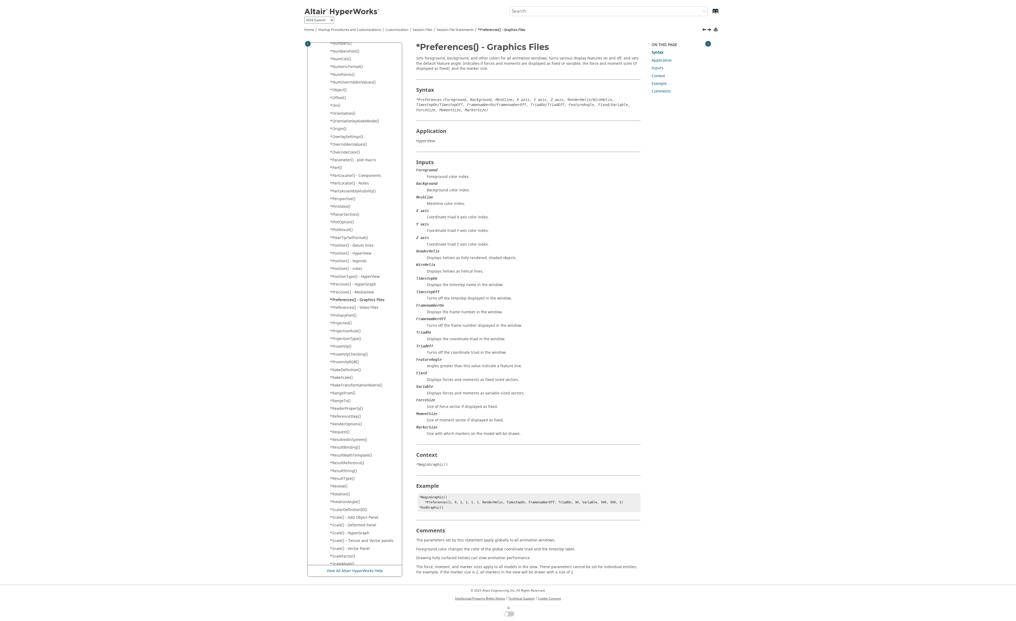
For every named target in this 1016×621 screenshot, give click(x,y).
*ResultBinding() (345, 447)
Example (659, 83)
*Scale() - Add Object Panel (354, 517)
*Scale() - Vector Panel (350, 548)
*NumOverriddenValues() (353, 82)
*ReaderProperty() (346, 408)
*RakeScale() (341, 377)
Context (658, 76)
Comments (661, 91)
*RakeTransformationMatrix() (356, 385)
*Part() (336, 168)
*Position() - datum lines (352, 245)
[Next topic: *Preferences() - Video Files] (710, 30)
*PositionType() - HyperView (355, 276)
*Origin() (338, 129)
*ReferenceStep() (345, 416)
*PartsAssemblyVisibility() (353, 191)
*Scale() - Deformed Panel (353, 525)
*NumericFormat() (346, 67)
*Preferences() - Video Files (354, 307)
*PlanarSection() (344, 214)
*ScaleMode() (342, 564)
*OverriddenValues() (348, 144)
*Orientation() (342, 113)
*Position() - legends (348, 261)
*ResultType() (342, 478)
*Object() (338, 90)
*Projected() (341, 323)
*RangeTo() (340, 401)
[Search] (703, 12)
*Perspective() (342, 199)
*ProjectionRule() (345, 331)
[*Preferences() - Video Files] (710, 30)
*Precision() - (353, 284)
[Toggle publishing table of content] (308, 44)
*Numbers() (341, 43)
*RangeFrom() (342, 393)
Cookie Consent (549, 598)
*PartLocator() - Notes (349, 183)
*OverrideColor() (345, 152)
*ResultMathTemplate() (351, 455)
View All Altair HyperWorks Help (355, 571)
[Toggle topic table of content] (708, 44)
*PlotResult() (341, 230)
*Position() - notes (346, 269)
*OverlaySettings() (346, 137)
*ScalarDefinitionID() (348, 510)
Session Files (422, 29)
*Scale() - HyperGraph (349, 533)
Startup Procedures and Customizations (349, 29)
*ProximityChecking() (349, 354)
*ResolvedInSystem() (348, 440)
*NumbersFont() (344, 51)
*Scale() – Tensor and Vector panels (361, 541)
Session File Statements (455, 29)
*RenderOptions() (346, 424)
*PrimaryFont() (343, 315)
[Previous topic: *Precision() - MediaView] (704, 30)
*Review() (338, 486)
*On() (335, 105)
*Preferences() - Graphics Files (501, 29)
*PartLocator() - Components (355, 175)
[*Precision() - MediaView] (704, 30)
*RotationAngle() (345, 502)
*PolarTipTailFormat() (349, 238)
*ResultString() (343, 471)
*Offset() (338, 98)
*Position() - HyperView (350, 253)
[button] (328, 43)
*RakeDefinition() (345, 370)
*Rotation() (340, 494)
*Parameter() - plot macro (353, 160)
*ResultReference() (347, 463)
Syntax (657, 52)
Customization (397, 29)
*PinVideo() (340, 206)
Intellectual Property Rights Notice (480, 598)
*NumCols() (340, 59)
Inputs (657, 68)
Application (662, 60)
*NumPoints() (342, 74)
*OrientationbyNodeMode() (354, 121)
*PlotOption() (342, 222)
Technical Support (521, 598)
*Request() (340, 432)
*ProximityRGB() (344, 362)
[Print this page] (716, 30)
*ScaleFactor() (342, 556)
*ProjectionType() (345, 339)
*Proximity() (340, 346)
